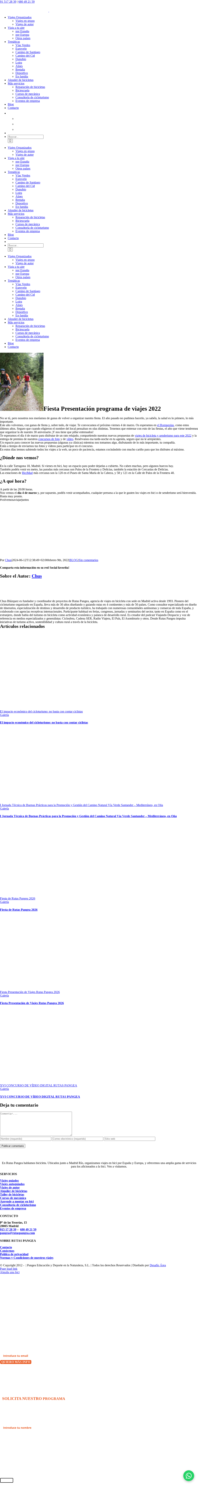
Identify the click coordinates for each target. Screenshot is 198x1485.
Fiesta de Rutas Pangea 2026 (17, 898)
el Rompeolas (165, 425)
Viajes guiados (9, 1180)
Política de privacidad (14, 1254)
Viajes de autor (10, 1187)
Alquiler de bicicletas (13, 1191)
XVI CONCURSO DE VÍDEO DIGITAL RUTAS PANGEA (38, 1085)
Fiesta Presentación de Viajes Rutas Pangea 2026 (30, 992)
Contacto (6, 1247)
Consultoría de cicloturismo (18, 1205)
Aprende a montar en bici (17, 1201)
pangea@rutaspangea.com (17, 1233)
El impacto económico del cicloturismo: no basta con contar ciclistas (41, 711)
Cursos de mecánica (13, 1198)
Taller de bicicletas (12, 1194)
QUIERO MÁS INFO (15, 1362)
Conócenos (7, 1250)
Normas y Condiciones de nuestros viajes (26, 1257)
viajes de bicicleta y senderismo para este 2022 (163, 435)
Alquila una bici (10, 1272)
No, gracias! (9, 1372)
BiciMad (27, 473)
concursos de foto (49, 439)
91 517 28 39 (8, 1)
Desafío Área (158, 1265)
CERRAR (7, 1480)
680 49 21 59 (26, 1)
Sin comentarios (88, 560)
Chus (8, 560)
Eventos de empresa (13, 1208)
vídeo (70, 439)
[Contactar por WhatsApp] (188, 1475)
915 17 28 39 (8, 1229)
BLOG (73, 560)
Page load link (8, 1268)
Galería (4, 715)
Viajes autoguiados (12, 1184)
